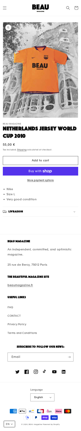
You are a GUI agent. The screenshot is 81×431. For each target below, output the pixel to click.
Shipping (22, 150)
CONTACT (14, 315)
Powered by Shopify (51, 424)
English (38, 397)
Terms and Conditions (22, 332)
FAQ (10, 307)
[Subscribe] (69, 357)
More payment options (40, 180)
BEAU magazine (35, 424)
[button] (5, 8)
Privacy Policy (17, 324)
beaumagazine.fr (20, 285)
